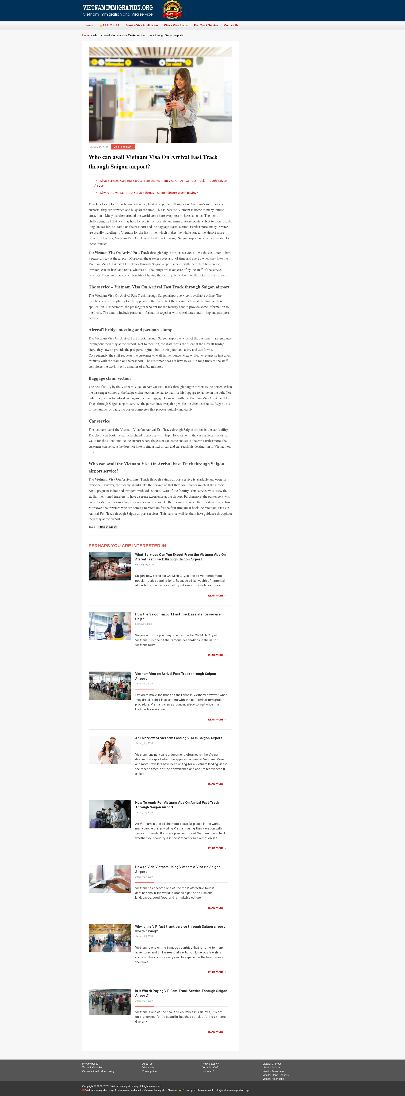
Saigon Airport (108, 527)
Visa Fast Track (123, 146)
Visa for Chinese (272, 1063)
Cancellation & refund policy (98, 1071)
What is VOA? (210, 1067)
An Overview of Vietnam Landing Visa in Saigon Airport (178, 738)
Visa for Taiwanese (273, 1071)
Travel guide (149, 1071)
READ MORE (216, 595)
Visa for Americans (273, 1078)
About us (147, 1063)
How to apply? (210, 1063)
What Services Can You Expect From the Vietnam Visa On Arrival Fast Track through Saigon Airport (160, 183)
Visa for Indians (271, 1067)
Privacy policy (90, 1063)
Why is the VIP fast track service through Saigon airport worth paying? (148, 193)
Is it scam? (208, 1071)
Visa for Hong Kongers (276, 1075)
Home (85, 35)
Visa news (148, 1067)
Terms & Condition (92, 1067)
